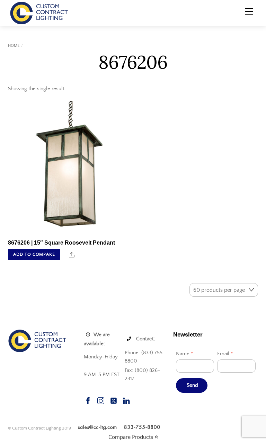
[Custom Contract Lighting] (39, 12)
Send (192, 385)
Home (13, 45)
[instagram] (101, 400)
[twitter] (113, 400)
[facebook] (88, 400)
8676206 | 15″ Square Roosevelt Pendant (61, 243)
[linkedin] (126, 400)
